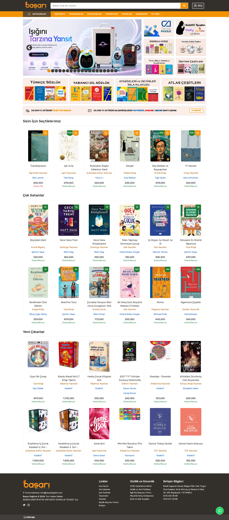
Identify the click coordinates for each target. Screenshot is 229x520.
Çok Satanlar (94, 14)
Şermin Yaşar (38, 252)
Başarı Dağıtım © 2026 (34, 496)
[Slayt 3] (56, 70)
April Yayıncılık (69, 173)
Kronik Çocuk (99, 309)
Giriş (200, 5)
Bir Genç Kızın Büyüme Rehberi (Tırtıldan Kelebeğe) (130, 306)
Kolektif (68, 388)
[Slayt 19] (115, 70)
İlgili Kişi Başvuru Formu (140, 492)
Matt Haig (69, 252)
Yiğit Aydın (160, 178)
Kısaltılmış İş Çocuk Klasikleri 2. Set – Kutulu (38, 447)
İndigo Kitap (38, 309)
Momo (160, 302)
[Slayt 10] (82, 70)
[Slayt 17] (108, 70)
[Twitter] (24, 505)
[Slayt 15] (100, 70)
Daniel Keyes (190, 314)
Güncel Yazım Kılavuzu (191, 443)
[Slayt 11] (86, 70)
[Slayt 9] (78, 70)
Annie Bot (99, 443)
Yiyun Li (99, 178)
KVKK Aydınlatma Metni (141, 486)
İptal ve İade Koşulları (139, 499)
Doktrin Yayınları (130, 383)
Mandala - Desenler (160, 376)
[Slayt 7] (71, 70)
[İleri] (137, 47)
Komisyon (130, 455)
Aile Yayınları (130, 247)
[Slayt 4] (60, 70)
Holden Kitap (130, 173)
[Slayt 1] (48, 70)
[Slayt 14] (97, 70)
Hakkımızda (141, 14)
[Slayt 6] (67, 70)
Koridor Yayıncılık (190, 309)
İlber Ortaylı (99, 314)
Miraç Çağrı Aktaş (38, 314)
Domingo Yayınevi (69, 247)
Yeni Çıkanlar (76, 14)
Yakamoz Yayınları (69, 383)
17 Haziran (190, 165)
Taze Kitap (191, 247)
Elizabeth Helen (191, 388)
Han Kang (68, 178)
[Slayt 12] (89, 70)
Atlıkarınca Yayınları (160, 383)
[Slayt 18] (112, 70)
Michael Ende (160, 314)
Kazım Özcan (129, 388)
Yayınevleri (111, 14)
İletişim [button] (155, 14)
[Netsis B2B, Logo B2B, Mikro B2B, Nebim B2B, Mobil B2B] (114, 517)
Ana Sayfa (59, 14)
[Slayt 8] (74, 70)
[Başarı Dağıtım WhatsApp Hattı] (220, 511)
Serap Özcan (130, 393)
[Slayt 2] (52, 70)
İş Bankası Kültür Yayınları (99, 173)
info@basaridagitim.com (51, 493)
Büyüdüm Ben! (38, 240)
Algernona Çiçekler (191, 302)
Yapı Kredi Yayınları (38, 173)
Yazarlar (127, 14)
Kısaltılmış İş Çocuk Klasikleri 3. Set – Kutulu (68, 447)
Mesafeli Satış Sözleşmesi (142, 496)
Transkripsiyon (38, 165)
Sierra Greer (99, 455)
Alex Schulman (190, 178)
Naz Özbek (38, 388)
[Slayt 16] (104, 70)
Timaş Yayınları (190, 173)
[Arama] (184, 6)
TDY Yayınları (160, 450)
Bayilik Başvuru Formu (109, 502)
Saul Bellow (130, 178)
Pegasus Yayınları (160, 309)
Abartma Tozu (68, 302)
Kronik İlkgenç (38, 247)
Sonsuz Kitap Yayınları (191, 383)
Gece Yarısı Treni (69, 240)
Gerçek (130, 165)
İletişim (102, 505)
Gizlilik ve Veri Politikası (140, 489)
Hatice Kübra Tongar (130, 252)
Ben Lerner (38, 178)
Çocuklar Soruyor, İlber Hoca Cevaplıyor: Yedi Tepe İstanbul (99, 306)
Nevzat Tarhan (160, 252)
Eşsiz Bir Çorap (38, 376)
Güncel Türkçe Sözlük (160, 443)
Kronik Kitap (160, 173)
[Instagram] (28, 505)
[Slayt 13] (93, 70)
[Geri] (26, 47)
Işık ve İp (68, 165)
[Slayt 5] (63, 70)
